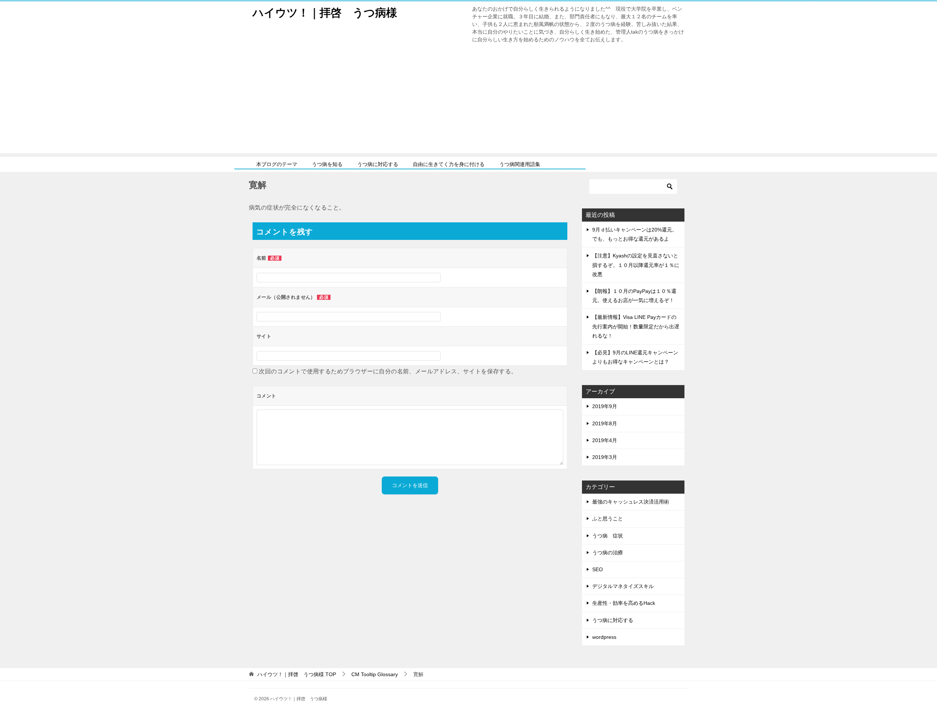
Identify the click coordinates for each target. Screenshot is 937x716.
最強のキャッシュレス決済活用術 (630, 502)
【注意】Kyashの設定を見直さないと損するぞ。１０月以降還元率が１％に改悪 (635, 265)
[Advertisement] (468, 102)
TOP (296, 674)
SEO (597, 569)
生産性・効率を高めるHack (623, 603)
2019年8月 (604, 423)
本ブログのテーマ (276, 164)
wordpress (604, 637)
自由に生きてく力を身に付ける (449, 164)
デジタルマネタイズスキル (623, 586)
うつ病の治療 (607, 552)
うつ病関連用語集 (519, 164)
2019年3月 (604, 457)
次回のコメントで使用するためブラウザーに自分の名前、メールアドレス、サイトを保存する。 (388, 371)
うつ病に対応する (377, 164)
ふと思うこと (607, 518)
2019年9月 (604, 406)
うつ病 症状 (607, 536)
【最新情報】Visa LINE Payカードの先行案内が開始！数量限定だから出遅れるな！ (635, 326)
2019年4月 (604, 440)
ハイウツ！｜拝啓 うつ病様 (325, 13)
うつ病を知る (327, 164)
